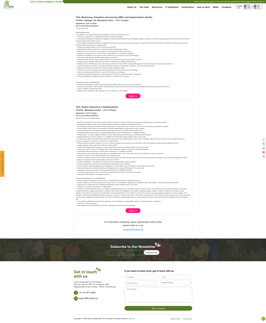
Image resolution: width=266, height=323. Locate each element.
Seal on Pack (203, 7)
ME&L (216, 7)
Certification (188, 7)
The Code (144, 7)
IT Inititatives (172, 7)
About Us (131, 7)
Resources (157, 7)
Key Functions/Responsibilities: (87, 26)
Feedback (226, 7)
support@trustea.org (133, 229)
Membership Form (2, 164)
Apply (131, 96)
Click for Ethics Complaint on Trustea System (49, 1)
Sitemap (132, 318)
